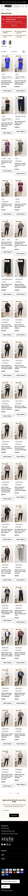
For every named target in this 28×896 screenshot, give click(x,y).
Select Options (7, 91)
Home (2, 9)
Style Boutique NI (9, 890)
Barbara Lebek (19, 564)
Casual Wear (18, 281)
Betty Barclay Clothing (20, 116)
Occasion (18, 201)
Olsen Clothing (19, 279)
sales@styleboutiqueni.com (8, 831)
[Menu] (1, 6)
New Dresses (18, 161)
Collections (7, 9)
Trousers (17, 119)
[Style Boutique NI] (8, 6)
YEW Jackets (5, 564)
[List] (26, 52)
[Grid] (23, 52)
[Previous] (2, 2)
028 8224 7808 (5, 828)
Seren (3, 74)
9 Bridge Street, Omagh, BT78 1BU (9, 833)
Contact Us (17, 6)
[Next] (26, 2)
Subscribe (14, 815)
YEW (3, 239)
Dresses (4, 158)
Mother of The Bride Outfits (6, 77)
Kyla (9, 158)
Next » (18, 793)
